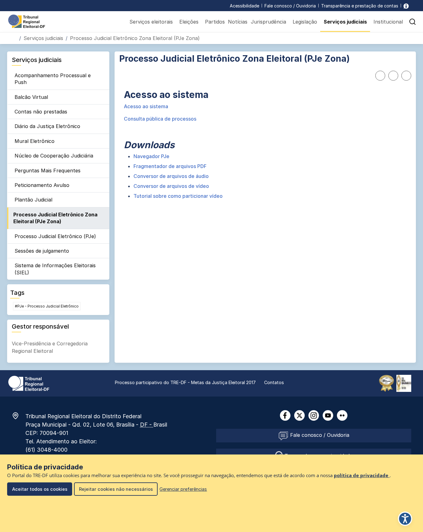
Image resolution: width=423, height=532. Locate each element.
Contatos (274, 382)
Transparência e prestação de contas (359, 5)
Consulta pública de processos (160, 119)
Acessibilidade (244, 5)
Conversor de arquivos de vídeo (171, 186)
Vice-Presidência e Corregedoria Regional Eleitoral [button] (50, 347)
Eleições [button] (188, 22)
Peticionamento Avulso (42, 185)
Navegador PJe (151, 156)
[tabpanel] (265, 145)
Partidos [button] (215, 22)
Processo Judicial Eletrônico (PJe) (55, 236)
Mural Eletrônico (35, 141)
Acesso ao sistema (146, 106)
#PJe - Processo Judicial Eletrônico (47, 306)
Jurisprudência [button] (268, 22)
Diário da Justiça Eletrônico (47, 126)
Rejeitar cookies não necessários (116, 489)
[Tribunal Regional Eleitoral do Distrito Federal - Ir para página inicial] (26, 21)
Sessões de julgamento (42, 251)
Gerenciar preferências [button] (183, 489)
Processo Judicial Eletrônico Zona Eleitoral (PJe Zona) (55, 217)
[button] (412, 22)
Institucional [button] (388, 22)
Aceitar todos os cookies (40, 489)
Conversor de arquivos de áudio (171, 176)
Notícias (237, 22)
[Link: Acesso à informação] (406, 5)
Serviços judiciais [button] (345, 22)
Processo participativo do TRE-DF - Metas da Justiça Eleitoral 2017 (185, 382)
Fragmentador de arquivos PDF (170, 166)
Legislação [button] (305, 22)
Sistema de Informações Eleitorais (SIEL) (55, 268)
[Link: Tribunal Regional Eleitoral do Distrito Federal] (28, 383)
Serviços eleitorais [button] (151, 22)
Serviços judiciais (43, 38)
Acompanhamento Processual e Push (53, 78)
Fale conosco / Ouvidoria (290, 5)
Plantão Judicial (33, 200)
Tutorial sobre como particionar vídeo (178, 196)
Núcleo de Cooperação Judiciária (54, 156)
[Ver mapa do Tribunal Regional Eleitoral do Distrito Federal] (18, 415)
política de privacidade (362, 475)
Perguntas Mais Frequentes (48, 170)
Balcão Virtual (31, 97)
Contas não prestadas (41, 112)
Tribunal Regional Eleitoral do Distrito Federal (83, 416)
